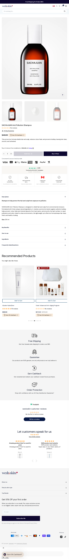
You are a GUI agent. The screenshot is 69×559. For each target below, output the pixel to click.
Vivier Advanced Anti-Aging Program (47, 305)
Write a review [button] (34, 419)
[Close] (3, 548)
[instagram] (61, 537)
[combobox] (33, 553)
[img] (34, 435)
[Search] (64, 11)
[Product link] (18, 281)
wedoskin (11, 543)
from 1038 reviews (34, 437)
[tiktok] (65, 537)
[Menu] (66, 6)
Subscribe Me (20, 518)
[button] (57, 6)
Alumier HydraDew (7, 305)
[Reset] (3, 557)
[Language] (54, 6)
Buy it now (55, 154)
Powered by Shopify (22, 543)
